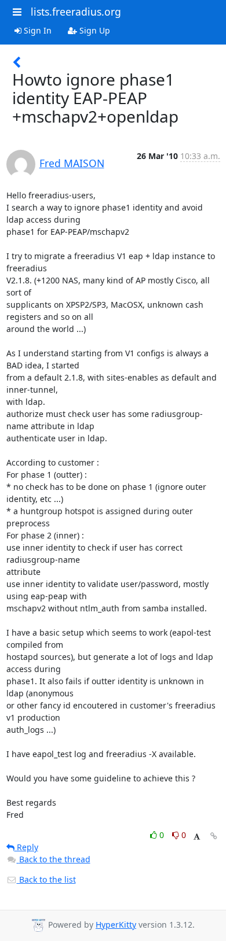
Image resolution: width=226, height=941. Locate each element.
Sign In (36, 30)
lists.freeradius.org (76, 12)
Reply (26, 847)
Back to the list (46, 879)
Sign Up (93, 30)
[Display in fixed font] (197, 836)
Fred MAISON (71, 163)
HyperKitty (116, 924)
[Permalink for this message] (213, 836)
